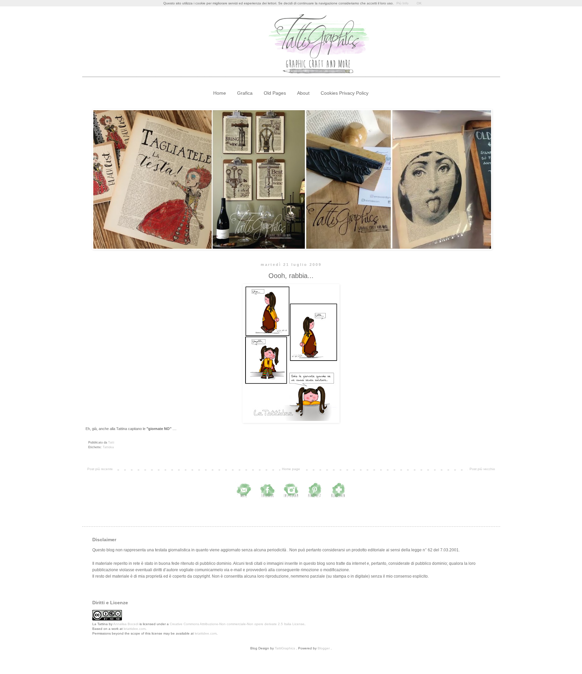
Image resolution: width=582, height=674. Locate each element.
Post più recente (100, 469)
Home (219, 93)
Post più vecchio (482, 469)
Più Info (402, 3)
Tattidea (108, 447)
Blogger (324, 648)
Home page (291, 469)
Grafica (245, 93)
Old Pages (275, 93)
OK (419, 3)
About (303, 93)
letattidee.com (135, 629)
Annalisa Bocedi (125, 624)
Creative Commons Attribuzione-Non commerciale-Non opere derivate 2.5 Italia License (237, 624)
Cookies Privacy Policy (344, 93)
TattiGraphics (285, 648)
